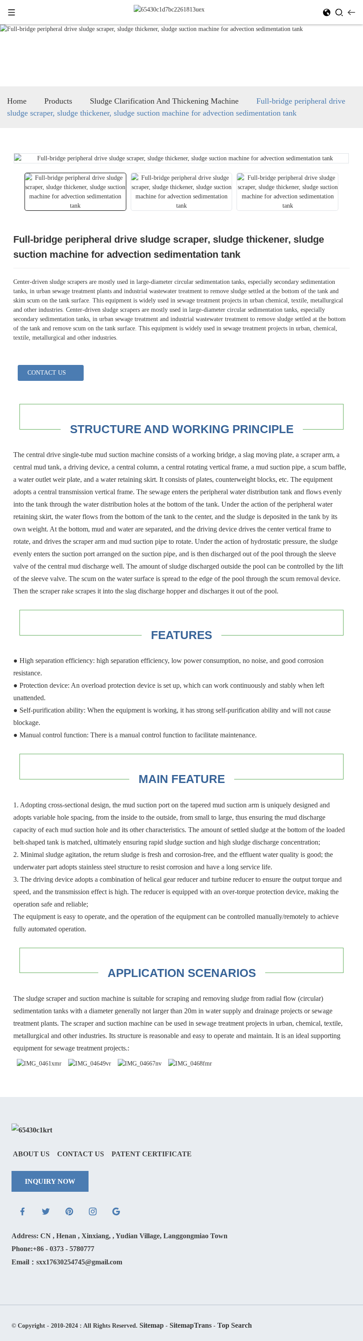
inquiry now (50, 1181)
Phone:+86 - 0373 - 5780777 (53, 1248)
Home (17, 101)
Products (58, 101)
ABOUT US (31, 1154)
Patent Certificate (152, 1154)
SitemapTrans (191, 1325)
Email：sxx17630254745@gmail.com (67, 1262)
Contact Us (80, 1154)
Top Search (234, 1325)
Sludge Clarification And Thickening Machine (164, 101)
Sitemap (151, 1325)
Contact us (46, 372)
